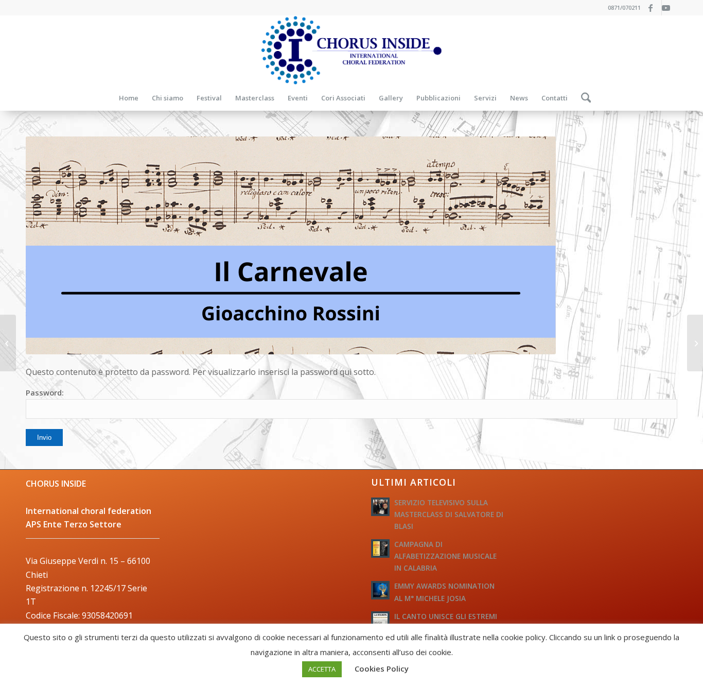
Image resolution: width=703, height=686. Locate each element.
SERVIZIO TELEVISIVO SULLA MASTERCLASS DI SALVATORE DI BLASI (448, 514)
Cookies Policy (382, 668)
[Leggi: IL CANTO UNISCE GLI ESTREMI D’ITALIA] (380, 620)
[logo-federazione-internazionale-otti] (351, 50)
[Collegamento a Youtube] (669, 7)
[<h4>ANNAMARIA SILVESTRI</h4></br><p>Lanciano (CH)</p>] (8, 343)
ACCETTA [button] (322, 669)
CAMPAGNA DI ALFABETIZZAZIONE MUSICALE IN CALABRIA (445, 556)
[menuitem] (128, 98)
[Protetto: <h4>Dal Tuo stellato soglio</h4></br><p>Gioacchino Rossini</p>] (695, 343)
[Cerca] (582, 98)
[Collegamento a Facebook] (653, 7)
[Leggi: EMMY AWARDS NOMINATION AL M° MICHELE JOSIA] (380, 590)
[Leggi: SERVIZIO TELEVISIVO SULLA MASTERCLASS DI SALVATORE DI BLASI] (380, 507)
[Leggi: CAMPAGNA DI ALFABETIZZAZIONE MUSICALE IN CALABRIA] (380, 548)
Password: (45, 392)
